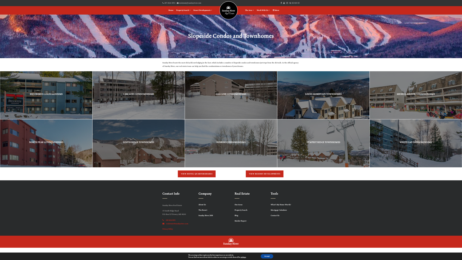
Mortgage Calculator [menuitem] (279, 210)
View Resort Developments (264, 174)
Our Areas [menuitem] (238, 205)
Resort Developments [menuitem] (202, 10)
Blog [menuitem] (236, 216)
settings (243, 257)
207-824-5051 (171, 220)
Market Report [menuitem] (240, 221)
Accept (267, 256)
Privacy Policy (167, 229)
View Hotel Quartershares (196, 174)
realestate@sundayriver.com (177, 224)
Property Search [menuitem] (182, 10)
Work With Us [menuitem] (263, 10)
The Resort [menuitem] (203, 210)
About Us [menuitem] (202, 205)
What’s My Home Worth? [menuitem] (281, 205)
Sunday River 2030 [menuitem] (206, 216)
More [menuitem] (276, 10)
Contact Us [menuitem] (275, 216)
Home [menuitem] (170, 10)
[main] (231, 97)
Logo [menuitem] (223, 4)
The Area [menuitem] (249, 10)
